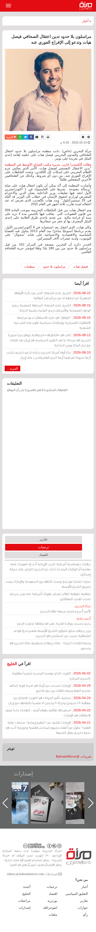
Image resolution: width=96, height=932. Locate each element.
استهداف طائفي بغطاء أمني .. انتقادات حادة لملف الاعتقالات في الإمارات (48, 713)
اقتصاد (43, 555)
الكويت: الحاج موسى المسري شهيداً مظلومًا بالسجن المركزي (51, 676)
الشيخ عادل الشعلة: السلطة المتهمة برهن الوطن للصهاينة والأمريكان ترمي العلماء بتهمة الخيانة (51, 308)
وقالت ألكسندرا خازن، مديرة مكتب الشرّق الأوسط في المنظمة (48, 164)
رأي (85, 914)
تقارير (44, 539)
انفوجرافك (50, 907)
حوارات (83, 907)
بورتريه (52, 900)
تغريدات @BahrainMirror (73, 756)
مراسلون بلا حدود (54, 266)
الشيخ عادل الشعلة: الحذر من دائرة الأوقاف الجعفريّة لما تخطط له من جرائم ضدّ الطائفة (52, 295)
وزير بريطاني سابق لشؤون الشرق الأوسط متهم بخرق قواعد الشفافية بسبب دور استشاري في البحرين (52, 633)
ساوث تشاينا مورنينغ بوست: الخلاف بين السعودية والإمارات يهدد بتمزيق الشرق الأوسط (48, 584)
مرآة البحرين (86, 6)
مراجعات (24, 900)
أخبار (85, 21)
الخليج (12, 664)
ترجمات (43, 547)
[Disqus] (48, 463)
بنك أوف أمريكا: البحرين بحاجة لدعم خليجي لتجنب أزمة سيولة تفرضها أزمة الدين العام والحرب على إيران (48, 355)
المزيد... (12, 368)
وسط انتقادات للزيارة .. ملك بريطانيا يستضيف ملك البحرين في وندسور (50, 645)
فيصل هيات (80, 266)
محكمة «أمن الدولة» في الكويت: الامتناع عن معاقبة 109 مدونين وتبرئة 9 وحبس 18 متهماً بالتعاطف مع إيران (49, 700)
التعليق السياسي (76, 894)
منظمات (29, 266)
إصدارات (23, 774)
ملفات (53, 914)
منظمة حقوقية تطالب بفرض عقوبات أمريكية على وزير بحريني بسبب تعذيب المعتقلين (50, 596)
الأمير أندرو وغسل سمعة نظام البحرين (65, 609)
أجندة (27, 887)
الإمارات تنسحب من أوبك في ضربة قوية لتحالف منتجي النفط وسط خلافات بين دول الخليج (50, 688)
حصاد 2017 (50, 787)
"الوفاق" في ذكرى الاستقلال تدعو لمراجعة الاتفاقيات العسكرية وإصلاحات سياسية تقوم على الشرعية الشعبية (52, 322)
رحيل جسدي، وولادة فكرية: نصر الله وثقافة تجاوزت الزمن (54, 621)
